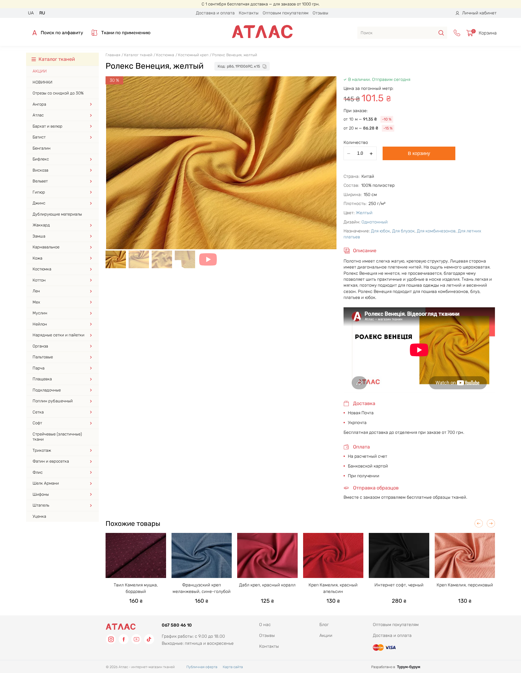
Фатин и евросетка (51, 461)
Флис (38, 472)
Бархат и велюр (47, 126)
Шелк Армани (46, 483)
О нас (265, 624)
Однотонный (374, 222)
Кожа (37, 258)
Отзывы (320, 12)
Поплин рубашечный (53, 401)
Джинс (39, 203)
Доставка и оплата (215, 12)
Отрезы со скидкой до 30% (58, 93)
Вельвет (40, 181)
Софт (37, 423)
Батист (39, 137)
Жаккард (41, 225)
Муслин (40, 313)
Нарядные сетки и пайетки (58, 335)
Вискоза (40, 170)
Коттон (39, 280)
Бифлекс (41, 159)
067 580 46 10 (177, 625)
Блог (324, 624)
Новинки (42, 82)
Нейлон (40, 324)
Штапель (41, 505)
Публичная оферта (201, 667)
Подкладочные (47, 390)
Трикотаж (42, 450)
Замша (39, 236)
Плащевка (42, 379)
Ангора (39, 104)
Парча (39, 368)
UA (31, 12)
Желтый (364, 212)
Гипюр (39, 192)
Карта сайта (233, 667)
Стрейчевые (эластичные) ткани (57, 437)
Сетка (38, 412)
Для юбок (380, 230)
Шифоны (41, 494)
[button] (479, 523)
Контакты (249, 12)
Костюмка (42, 269)
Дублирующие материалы (57, 214)
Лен (36, 291)
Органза (40, 346)
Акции (40, 71)
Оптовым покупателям (286, 12)
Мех (36, 302)
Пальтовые (43, 357)
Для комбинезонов (436, 230)
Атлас (38, 115)
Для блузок (403, 230)
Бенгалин (41, 148)
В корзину (419, 153)
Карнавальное (46, 247)
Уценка (39, 516)
